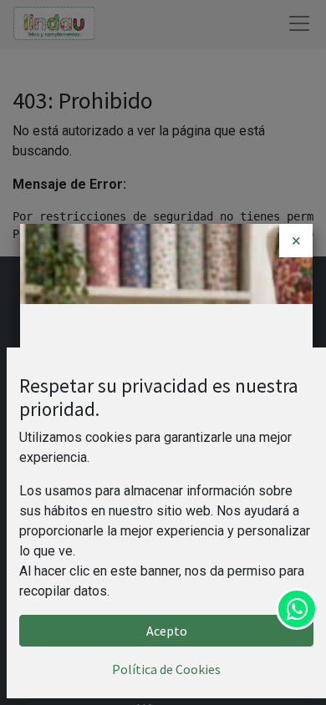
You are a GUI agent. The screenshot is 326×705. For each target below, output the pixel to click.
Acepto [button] (166, 630)
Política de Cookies (166, 669)
